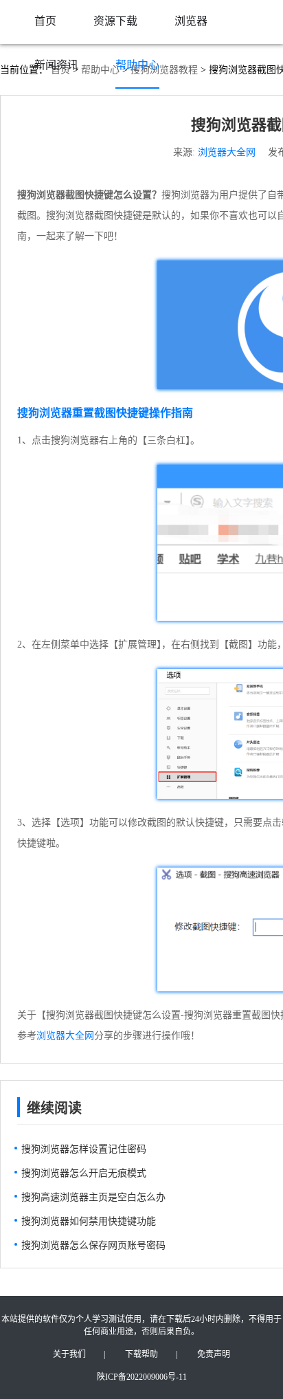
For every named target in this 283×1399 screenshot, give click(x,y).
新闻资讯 (56, 65)
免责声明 (213, 1354)
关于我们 (69, 1354)
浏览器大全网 (227, 152)
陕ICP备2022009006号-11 (142, 1377)
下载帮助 (141, 1354)
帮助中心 (137, 65)
